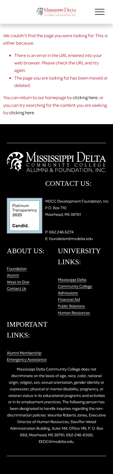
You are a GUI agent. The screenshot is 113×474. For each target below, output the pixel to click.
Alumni (13, 275)
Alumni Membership (24, 352)
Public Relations (71, 305)
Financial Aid (69, 299)
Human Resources (74, 312)
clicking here (85, 97)
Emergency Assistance (27, 359)
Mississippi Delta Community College (75, 282)
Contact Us (16, 288)
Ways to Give (18, 281)
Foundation (17, 268)
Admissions (68, 292)
